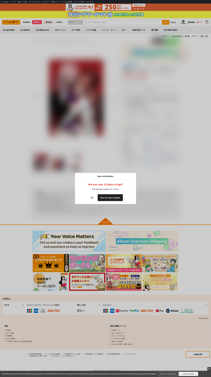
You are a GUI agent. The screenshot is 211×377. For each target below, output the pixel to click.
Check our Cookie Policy (168, 374)
